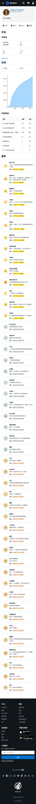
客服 (2, 710)
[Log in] (33, 3)
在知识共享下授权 (18, 797)
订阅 (18, 757)
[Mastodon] (22, 776)
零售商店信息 (22, 719)
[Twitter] (11, 776)
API (2, 722)
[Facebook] (7, 776)
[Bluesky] (25, 776)
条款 (2, 737)
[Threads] (29, 776)
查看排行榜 (4, 58)
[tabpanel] (18, 362)
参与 (20, 713)
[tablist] (18, 25)
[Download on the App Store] (25, 732)
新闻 (20, 710)
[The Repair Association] (33, 776)
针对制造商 (22, 722)
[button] (23, 3)
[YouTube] (18, 776)
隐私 (2, 734)
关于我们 (4, 707)
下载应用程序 (23, 728)
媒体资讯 (21, 707)
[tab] (5, 25)
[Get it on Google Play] (26, 738)
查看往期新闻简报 (8, 761)
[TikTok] (3, 776)
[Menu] (2, 3)
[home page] (11, 3)
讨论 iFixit (4, 713)
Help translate (16, 770)
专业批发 (21, 716)
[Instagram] (14, 776)
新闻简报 (4, 719)
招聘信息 (4, 716)
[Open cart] (28, 3)
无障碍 (3, 731)
